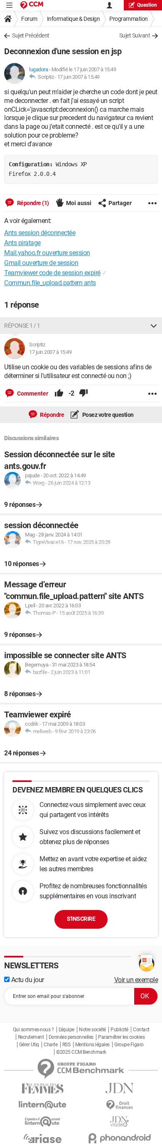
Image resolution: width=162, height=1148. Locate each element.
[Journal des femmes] (42, 1088)
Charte (50, 1045)
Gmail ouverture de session (41, 263)
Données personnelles (71, 1037)
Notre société (92, 1030)
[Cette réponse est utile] (59, 393)
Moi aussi (78, 203)
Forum (29, 18)
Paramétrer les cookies (121, 1037)
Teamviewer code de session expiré (52, 273)
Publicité (119, 1030)
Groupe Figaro (129, 1045)
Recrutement (31, 1037)
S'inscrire (81, 918)
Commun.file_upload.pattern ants (50, 283)
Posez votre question (107, 414)
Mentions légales (92, 1045)
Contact (141, 1030)
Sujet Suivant (134, 35)
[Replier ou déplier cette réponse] (153, 325)
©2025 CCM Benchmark (81, 1052)
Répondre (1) (32, 203)
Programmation (128, 18)
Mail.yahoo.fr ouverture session (47, 253)
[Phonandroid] (119, 1138)
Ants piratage (22, 243)
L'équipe (66, 1030)
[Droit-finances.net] (119, 1105)
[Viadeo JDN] (119, 1121)
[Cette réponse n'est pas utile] (83, 393)
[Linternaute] (42, 1105)
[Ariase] (42, 1138)
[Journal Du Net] (119, 1088)
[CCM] (32, 5)
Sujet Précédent (30, 35)
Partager (120, 203)
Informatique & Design (73, 18)
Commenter (32, 393)
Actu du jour (27, 980)
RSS (66, 1045)
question (147, 5)
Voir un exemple (136, 980)
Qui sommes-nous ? (33, 1030)
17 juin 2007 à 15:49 (78, 77)
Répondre (51, 414)
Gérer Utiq (29, 1045)
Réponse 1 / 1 (22, 325)
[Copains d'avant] (42, 1121)
